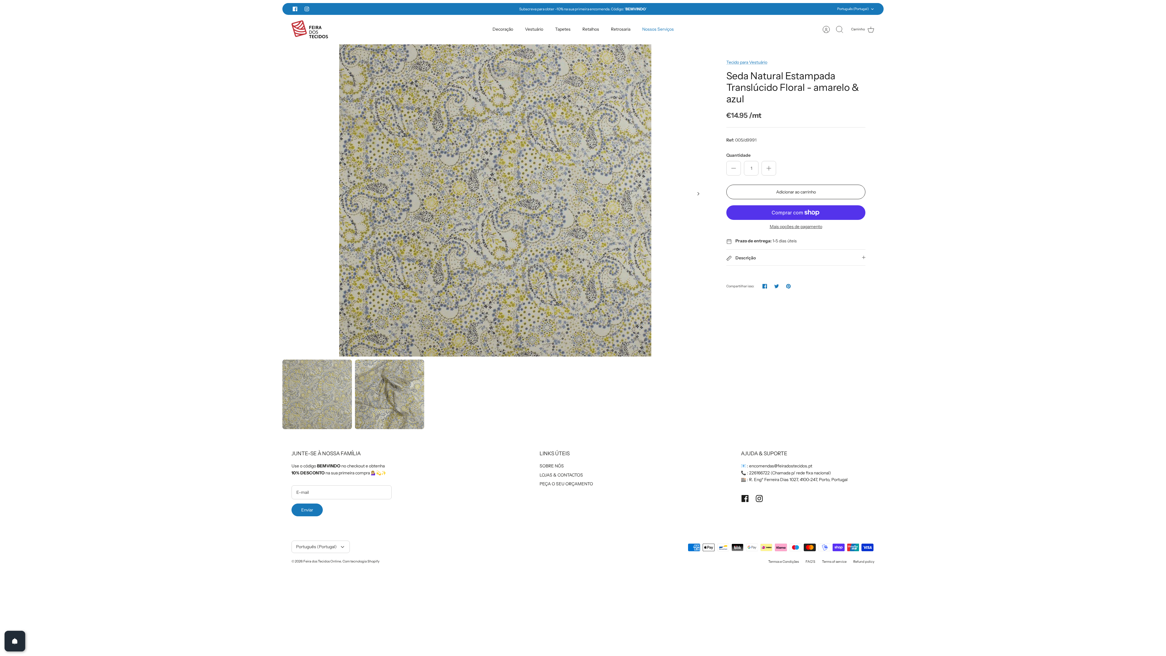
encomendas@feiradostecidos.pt (780, 466)
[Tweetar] (776, 286)
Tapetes (563, 29)
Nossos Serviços (658, 29)
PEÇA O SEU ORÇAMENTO (566, 484)
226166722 (759, 473)
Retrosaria (620, 29)
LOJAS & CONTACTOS (561, 475)
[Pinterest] (788, 286)
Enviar (307, 510)
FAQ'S (810, 561)
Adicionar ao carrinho (796, 192)
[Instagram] (307, 9)
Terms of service (834, 561)
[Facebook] (295, 9)
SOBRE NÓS (552, 466)
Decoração (503, 29)
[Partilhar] (765, 286)
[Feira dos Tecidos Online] (310, 29)
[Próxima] (690, 9)
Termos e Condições (783, 561)
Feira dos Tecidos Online (322, 561)
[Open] (15, 641)
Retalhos (590, 29)
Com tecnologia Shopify (361, 561)
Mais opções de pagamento (796, 226)
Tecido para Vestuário (746, 62)
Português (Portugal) (853, 9)
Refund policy (863, 561)
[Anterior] (475, 9)
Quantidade (738, 155)
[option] (495, 200)
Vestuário (534, 29)
